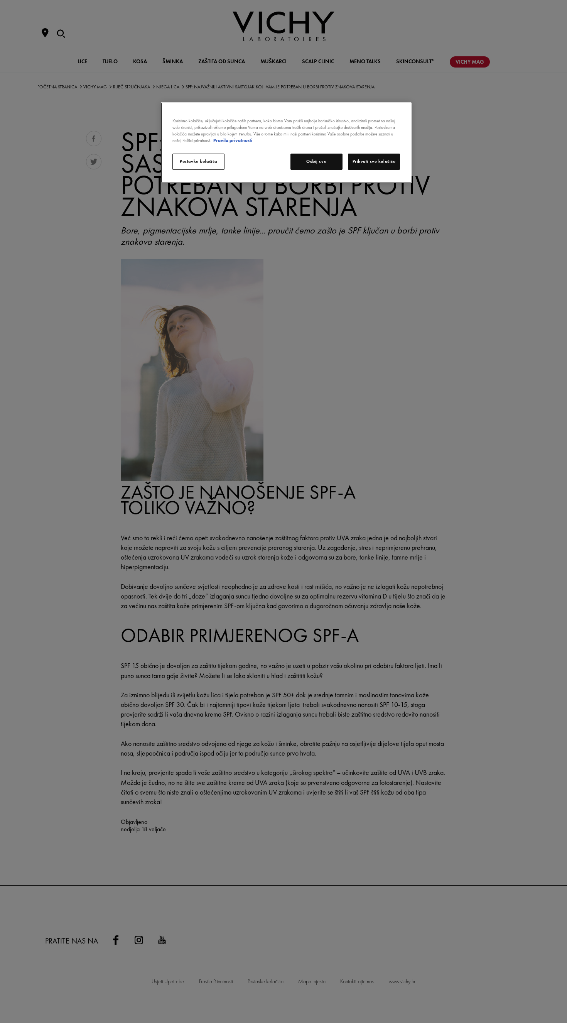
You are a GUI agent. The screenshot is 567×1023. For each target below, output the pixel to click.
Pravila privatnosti (232, 140)
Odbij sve (316, 161)
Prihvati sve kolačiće (374, 161)
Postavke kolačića (198, 161)
